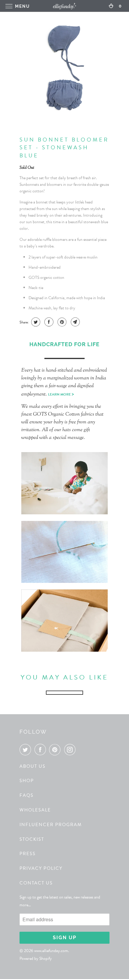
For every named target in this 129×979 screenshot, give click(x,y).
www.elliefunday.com (51, 951)
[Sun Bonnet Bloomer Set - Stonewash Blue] (65, 68)
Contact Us (36, 883)
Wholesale (35, 810)
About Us (33, 766)
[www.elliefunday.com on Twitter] (26, 749)
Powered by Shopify (36, 958)
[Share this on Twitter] (35, 321)
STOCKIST (32, 839)
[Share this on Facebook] (48, 321)
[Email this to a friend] (74, 321)
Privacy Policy (41, 868)
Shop (27, 780)
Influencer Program (51, 824)
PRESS (28, 853)
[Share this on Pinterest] (61, 321)
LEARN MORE (61, 394)
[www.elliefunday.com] (64, 6)
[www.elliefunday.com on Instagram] (71, 749)
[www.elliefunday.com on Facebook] (41, 749)
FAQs (27, 795)
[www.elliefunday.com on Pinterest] (56, 749)
